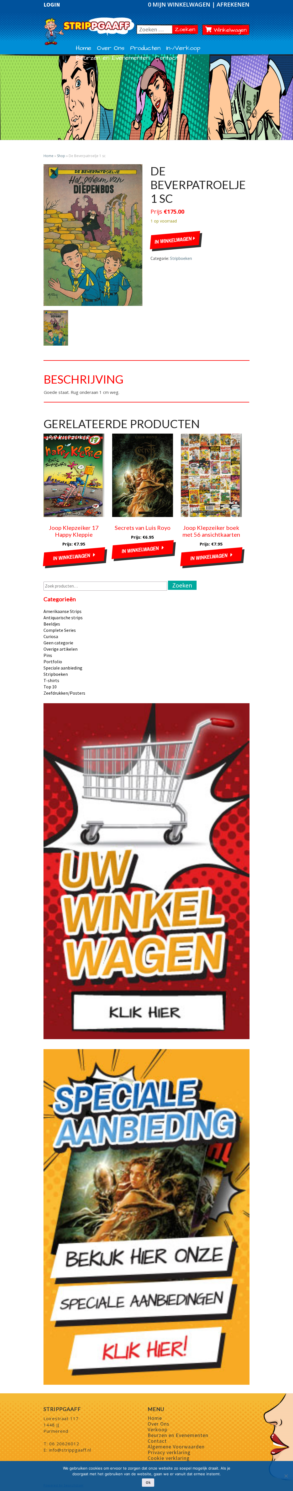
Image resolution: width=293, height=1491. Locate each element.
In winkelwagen (174, 240)
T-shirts (51, 680)
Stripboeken (181, 258)
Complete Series (59, 630)
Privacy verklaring (169, 1452)
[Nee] (286, 1476)
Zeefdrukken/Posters (64, 693)
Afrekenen (233, 4)
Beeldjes (51, 624)
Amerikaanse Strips (62, 611)
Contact (167, 58)
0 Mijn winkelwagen (180, 4)
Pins (47, 655)
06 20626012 (64, 1443)
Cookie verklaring (169, 1458)
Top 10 (50, 687)
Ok (148, 1482)
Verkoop (157, 1429)
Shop (61, 155)
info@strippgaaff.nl (70, 1450)
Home (83, 48)
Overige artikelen (60, 649)
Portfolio (52, 661)
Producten (145, 48)
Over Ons (110, 48)
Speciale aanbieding (62, 668)
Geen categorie (58, 643)
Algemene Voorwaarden (176, 1446)
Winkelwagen (229, 30)
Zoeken (186, 29)
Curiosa (50, 636)
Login (51, 4)
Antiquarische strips (63, 617)
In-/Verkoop (183, 48)
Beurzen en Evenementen (112, 58)
